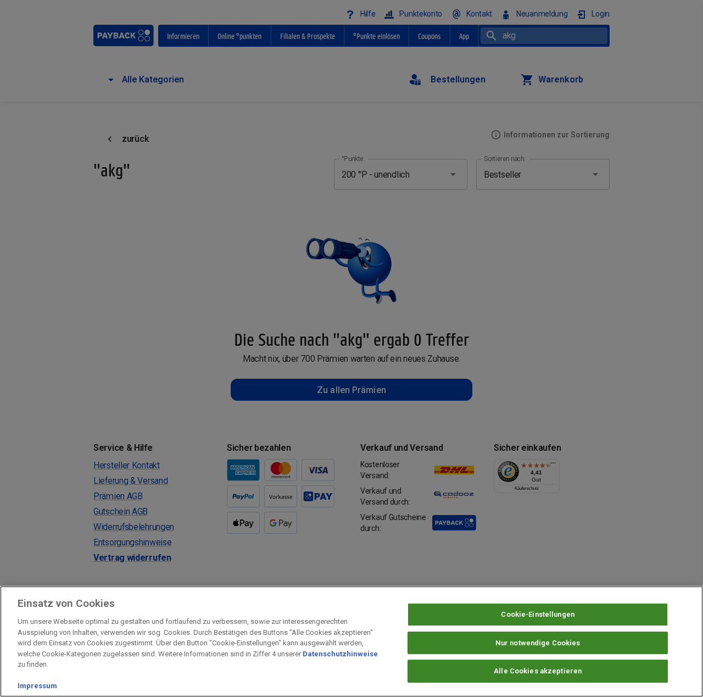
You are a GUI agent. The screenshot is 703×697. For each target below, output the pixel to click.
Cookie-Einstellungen (537, 614)
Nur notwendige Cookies (538, 643)
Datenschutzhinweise (340, 654)
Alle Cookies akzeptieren (538, 671)
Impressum (37, 686)
